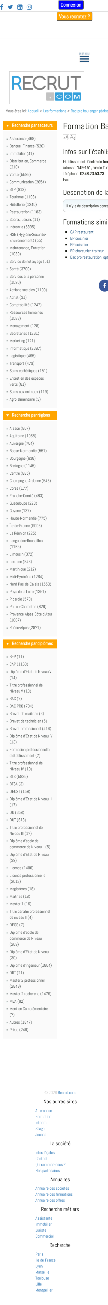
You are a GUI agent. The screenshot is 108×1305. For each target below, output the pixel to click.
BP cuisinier (79, 238)
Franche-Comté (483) (27, 495)
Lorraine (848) (21, 561)
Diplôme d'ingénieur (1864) (31, 965)
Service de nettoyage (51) (30, 261)
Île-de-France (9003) (26, 525)
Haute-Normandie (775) (28, 518)
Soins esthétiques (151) (28, 370)
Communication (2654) (28, 182)
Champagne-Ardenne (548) (30, 480)
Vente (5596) (20, 174)
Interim (40, 1122)
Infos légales (45, 1152)
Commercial (44, 1236)
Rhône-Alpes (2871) (25, 627)
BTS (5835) (19, 776)
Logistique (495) (23, 355)
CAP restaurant (82, 232)
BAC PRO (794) (21, 706)
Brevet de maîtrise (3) (27, 713)
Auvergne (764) (22, 443)
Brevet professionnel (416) (30, 728)
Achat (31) (18, 297)
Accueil (33, 111)
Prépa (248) (19, 1029)
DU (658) (17, 812)
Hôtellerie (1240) (23, 204)
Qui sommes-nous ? (50, 1164)
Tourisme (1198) (23, 197)
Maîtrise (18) (20, 896)
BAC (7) (16, 698)
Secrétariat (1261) (24, 333)
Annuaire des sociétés (52, 1188)
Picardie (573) (21, 599)
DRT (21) (17, 972)
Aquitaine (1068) (23, 435)
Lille (38, 1284)
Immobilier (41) (22, 153)
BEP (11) (17, 656)
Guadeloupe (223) (23, 503)
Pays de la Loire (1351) (28, 591)
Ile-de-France (45, 1260)
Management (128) (25, 325)
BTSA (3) (17, 784)
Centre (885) (20, 473)
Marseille (42, 1272)
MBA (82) (17, 1001)
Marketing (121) (22, 340)
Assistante (43, 1218)
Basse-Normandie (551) (28, 450)
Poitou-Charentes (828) (28, 606)
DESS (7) (17, 924)
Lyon (39, 1266)
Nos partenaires (47, 1170)
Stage (39, 1128)
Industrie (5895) (22, 227)
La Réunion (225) (23, 533)
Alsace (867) (20, 428)
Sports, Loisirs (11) (25, 219)
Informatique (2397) (25, 348)
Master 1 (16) (21, 903)
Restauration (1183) (26, 212)
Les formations (54, 111)
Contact (41, 1158)
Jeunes (40, 1134)
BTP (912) (18, 189)
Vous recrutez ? (74, 16)
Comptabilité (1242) (26, 304)
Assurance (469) (23, 138)
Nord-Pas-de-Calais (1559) (30, 584)
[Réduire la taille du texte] (73, 137)
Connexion (71, 4)
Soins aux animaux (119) (29, 391)
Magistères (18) (22, 888)
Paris (39, 1254)
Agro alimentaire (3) (25, 399)
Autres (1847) (21, 1022)
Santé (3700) (20, 268)
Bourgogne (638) (23, 458)
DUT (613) (18, 820)
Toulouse (42, 1278)
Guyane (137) (20, 510)
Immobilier (43, 1224)
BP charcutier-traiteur (87, 251)
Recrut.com (67, 1092)
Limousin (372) (22, 554)
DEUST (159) (20, 791)
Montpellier (43, 1290)
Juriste (40, 1230)
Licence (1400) (22, 867)
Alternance (43, 1110)
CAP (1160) (19, 664)
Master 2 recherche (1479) (31, 993)
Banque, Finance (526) (27, 146)
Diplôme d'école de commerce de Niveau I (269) (27, 938)
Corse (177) (19, 488)
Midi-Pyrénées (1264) (27, 576)
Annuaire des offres (50, 1200)
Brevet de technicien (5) (28, 721)
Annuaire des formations (54, 1194)
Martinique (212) (23, 569)
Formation (43, 1116)
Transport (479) (22, 363)
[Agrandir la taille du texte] (66, 137)
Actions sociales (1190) (28, 289)
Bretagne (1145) (23, 465)
